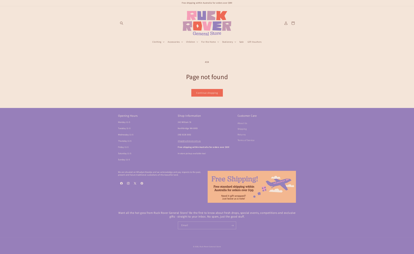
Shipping (242, 128)
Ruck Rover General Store (210, 246)
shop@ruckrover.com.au (189, 141)
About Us (242, 123)
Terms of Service (246, 140)
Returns (242, 134)
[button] (121, 23)
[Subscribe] (232, 225)
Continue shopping (207, 92)
